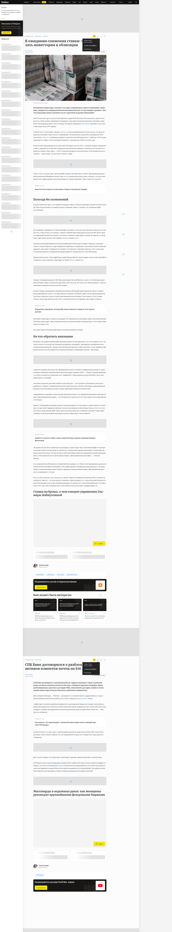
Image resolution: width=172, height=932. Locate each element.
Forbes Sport (63, 613)
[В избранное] (54, 613)
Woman (85, 2)
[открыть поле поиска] (136, 2)
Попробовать (87, 49)
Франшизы (59, 2)
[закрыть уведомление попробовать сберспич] (97, 41)
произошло (85, 124)
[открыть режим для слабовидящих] (94, 36)
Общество (37, 613)
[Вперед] (109, 556)
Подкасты (67, 2)
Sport (91, 2)
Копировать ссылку (99, 52)
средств (61, 765)
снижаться (45, 137)
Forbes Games (39, 2)
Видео (74, 2)
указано (63, 132)
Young (96, 2)
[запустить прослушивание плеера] (97, 36)
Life (80, 2)
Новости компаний (89, 613)
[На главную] (5, 2)
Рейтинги (51, 2)
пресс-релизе (83, 698)
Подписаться (41, 587)
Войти (130, 2)
